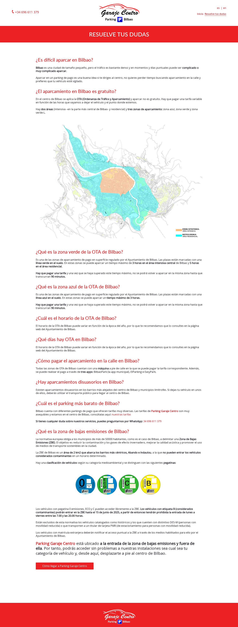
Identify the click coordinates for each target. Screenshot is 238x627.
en (224, 8)
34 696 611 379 (152, 421)
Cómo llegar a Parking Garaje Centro (64, 566)
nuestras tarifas (121, 414)
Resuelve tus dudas (215, 13)
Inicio (200, 13)
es (218, 8)
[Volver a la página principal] (119, 12)
